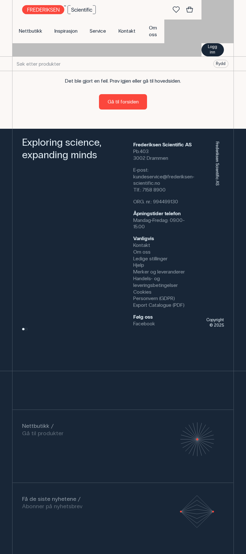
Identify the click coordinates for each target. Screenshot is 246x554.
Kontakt (141, 245)
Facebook (144, 324)
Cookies (142, 292)
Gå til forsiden (123, 102)
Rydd (221, 63)
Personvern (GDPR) (154, 298)
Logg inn (212, 49)
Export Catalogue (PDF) (158, 305)
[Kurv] (189, 10)
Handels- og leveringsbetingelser (155, 281)
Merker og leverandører (159, 272)
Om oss (142, 252)
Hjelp (138, 265)
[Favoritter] (176, 10)
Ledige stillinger (150, 259)
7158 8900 (154, 190)
